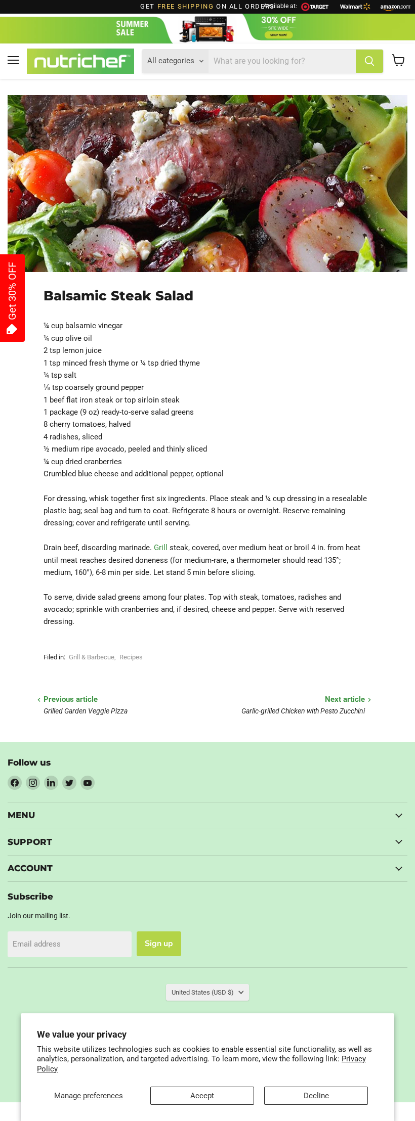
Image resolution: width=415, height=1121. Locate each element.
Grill (161, 547)
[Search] (369, 61)
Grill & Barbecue (91, 657)
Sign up (159, 943)
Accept (202, 1095)
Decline (316, 1095)
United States (203, 992)
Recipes (131, 657)
